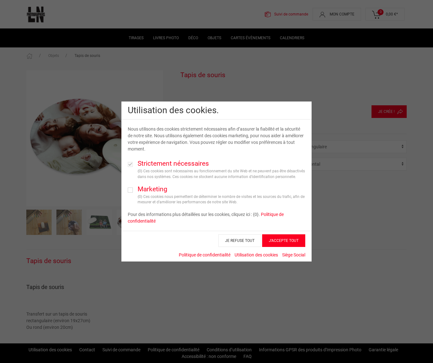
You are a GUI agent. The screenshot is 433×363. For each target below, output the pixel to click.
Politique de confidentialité (204, 254)
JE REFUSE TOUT (240, 240)
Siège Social (293, 254)
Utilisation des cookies (256, 254)
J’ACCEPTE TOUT (284, 240)
